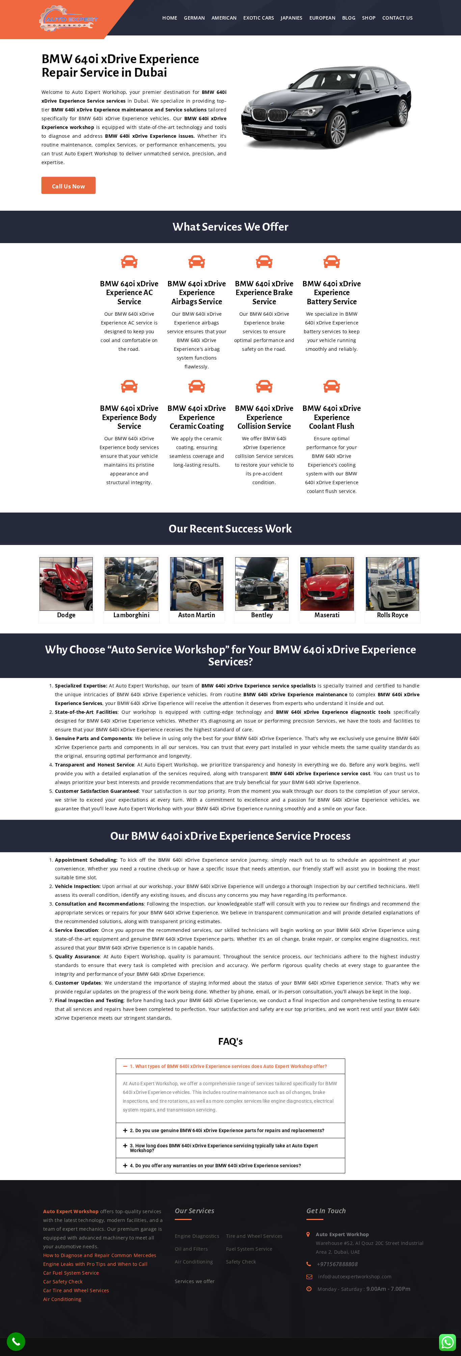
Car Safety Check (62, 1281)
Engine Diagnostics (197, 1236)
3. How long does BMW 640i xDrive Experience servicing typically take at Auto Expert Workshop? (224, 1148)
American (224, 18)
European (322, 18)
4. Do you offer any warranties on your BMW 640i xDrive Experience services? (215, 1165)
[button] (230, 1066)
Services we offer (195, 1281)
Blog (348, 18)
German (194, 18)
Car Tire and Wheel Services (76, 1290)
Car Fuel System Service (71, 1273)
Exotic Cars (258, 18)
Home (169, 18)
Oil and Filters (191, 1249)
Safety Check (241, 1261)
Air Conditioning (62, 1299)
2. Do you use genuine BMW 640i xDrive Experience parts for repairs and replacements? (227, 1130)
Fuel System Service (249, 1249)
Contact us (397, 18)
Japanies (291, 18)
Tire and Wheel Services (254, 1236)
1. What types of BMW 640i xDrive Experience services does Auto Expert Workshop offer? (228, 1066)
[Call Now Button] (16, 1341)
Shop (369, 18)
